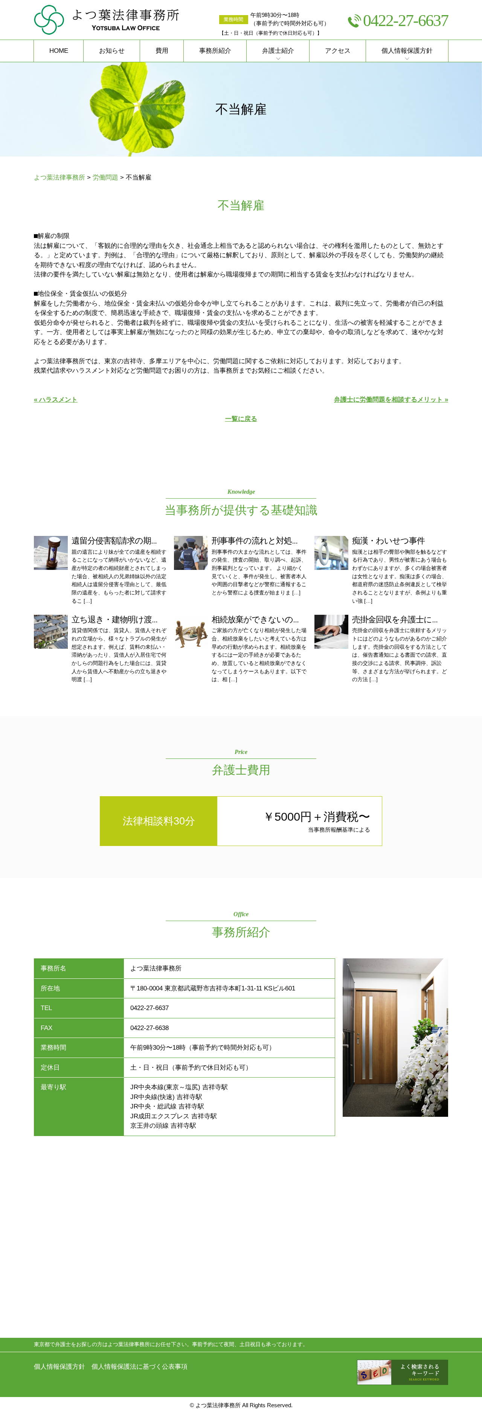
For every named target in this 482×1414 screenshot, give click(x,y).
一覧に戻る (241, 418)
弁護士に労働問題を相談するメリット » (391, 399)
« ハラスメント (56, 399)
